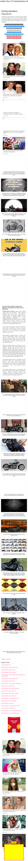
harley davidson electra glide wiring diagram (14, 34)
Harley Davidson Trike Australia (8, 686)
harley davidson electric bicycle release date (14, 24)
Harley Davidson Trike (6, 665)
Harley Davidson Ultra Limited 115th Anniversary (12, 710)
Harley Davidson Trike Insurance (8, 708)
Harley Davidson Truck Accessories (9, 700)
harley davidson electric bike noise (14, 30)
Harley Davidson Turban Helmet (8, 681)
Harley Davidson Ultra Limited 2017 (9, 672)
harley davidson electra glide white (14, 32)
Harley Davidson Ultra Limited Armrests (10, 678)
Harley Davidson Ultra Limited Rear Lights (10, 698)
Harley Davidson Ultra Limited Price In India (10, 705)
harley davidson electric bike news (14, 38)
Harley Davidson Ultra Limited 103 (9, 691)
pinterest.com (8, 659)
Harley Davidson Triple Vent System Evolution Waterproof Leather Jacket (13, 675)
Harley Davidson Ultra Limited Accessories (10, 713)
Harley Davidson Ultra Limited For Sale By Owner (12, 683)
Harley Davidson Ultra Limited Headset (10, 667)
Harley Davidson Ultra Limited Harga (9, 695)
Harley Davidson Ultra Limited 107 (9, 669)
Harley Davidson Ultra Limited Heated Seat (10, 688)
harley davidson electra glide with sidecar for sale (14, 26)
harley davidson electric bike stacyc (14, 36)
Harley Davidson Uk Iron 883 (7, 703)
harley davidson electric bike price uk (14, 28)
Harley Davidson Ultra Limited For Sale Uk (10, 693)
